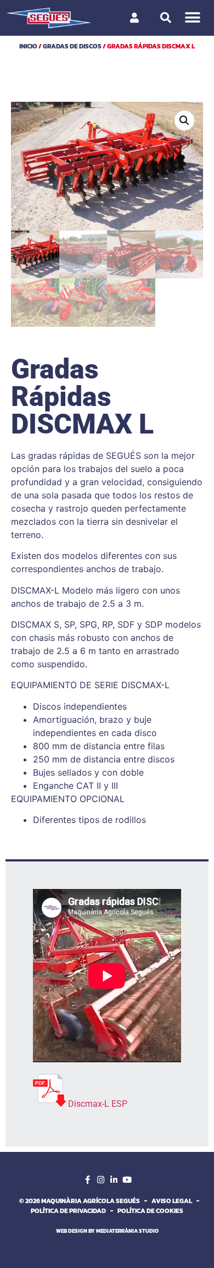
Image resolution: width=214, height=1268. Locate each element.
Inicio (28, 46)
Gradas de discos (72, 46)
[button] (193, 18)
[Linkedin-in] (114, 1180)
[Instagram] (100, 1180)
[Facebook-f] (87, 1180)
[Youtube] (127, 1180)
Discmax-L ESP (97, 1104)
